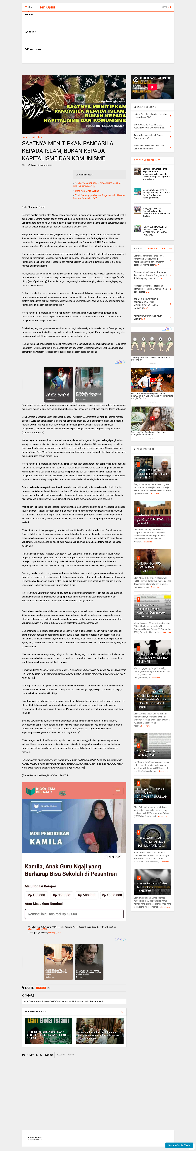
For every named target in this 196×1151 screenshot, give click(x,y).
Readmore (155, 494)
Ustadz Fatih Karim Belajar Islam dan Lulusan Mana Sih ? (152, 473)
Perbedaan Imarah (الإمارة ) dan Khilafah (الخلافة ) (150, 519)
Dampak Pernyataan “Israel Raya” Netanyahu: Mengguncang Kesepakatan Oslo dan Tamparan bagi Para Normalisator (156, 174)
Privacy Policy (34, 49)
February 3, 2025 (54, 933)
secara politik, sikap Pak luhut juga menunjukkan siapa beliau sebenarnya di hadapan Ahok (98, 1035)
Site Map (31, 32)
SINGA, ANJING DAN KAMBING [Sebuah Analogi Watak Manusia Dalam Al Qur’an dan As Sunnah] (151, 699)
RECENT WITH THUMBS (147, 160)
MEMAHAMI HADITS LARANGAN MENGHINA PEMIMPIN (152, 657)
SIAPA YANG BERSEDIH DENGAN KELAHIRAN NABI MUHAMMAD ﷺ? (152, 841)
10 (139, 877)
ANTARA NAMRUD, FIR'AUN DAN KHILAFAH (149, 567)
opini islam (37, 137)
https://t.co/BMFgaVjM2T (38, 929)
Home (30, 14)
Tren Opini (46, 7)
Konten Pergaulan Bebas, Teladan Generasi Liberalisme (152, 887)
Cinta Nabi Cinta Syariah (87, 191)
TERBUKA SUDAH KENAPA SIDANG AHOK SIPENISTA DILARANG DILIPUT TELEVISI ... (46, 1035)
